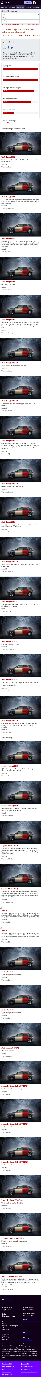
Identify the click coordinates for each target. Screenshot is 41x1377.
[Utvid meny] (38, 2)
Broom (7, 2)
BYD (3, 123)
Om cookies (25, 1369)
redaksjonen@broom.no (31, 1321)
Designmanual (8, 1369)
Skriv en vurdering (17, 24)
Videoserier (28, 7)
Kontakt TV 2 (7, 1364)
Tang (8, 123)
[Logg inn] (34, 2)
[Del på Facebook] (8, 48)
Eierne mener (20, 7)
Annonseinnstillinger (29, 1372)
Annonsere (6, 1372)
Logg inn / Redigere (33, 24)
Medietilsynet (27, 1340)
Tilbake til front (6, 24)
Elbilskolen (12, 7)
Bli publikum (7, 1374)
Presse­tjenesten (8, 1366)
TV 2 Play (28, 2)
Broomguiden (36, 7)
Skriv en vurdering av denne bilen (29, 35)
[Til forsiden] (2, 2)
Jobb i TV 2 (25, 1364)
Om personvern (27, 1366)
